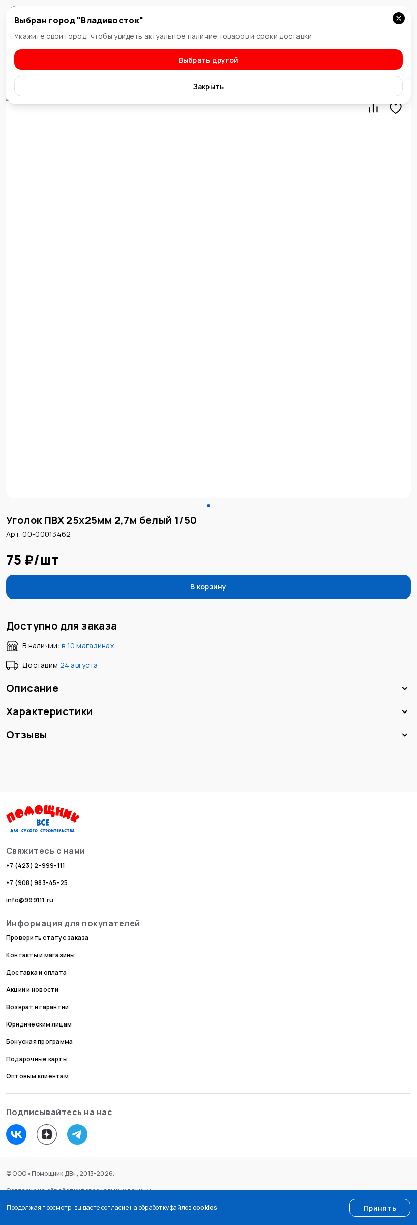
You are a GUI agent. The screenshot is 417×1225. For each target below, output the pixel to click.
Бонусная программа (39, 1041)
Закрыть (208, 86)
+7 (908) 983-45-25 (37, 882)
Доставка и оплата (36, 972)
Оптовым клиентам (37, 1076)
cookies (205, 1207)
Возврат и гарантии (37, 1007)
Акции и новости (32, 989)
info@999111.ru (29, 900)
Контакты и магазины (40, 955)
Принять (380, 1208)
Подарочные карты (37, 1059)
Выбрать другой (208, 60)
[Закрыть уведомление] (399, 18)
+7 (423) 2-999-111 (35, 865)
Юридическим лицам (39, 1024)
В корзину (208, 586)
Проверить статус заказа (47, 937)
